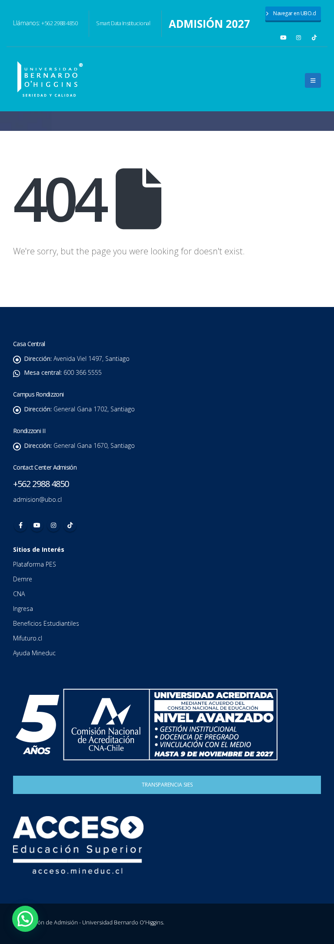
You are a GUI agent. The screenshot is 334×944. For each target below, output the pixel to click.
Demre (22, 579)
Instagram (53, 525)
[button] (313, 80)
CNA (20, 594)
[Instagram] (299, 37)
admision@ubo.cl (37, 499)
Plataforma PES (34, 564)
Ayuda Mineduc (34, 653)
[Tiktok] (314, 37)
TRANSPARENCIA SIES (167, 784)
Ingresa (24, 608)
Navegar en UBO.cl (294, 13)
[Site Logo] (50, 79)
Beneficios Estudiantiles (47, 623)
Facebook (20, 525)
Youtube (36, 525)
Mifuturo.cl (28, 638)
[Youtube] (283, 37)
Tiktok (70, 525)
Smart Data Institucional (123, 23)
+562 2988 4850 (59, 23)
